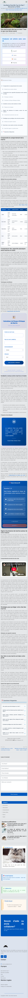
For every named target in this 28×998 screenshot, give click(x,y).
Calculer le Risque (14, 362)
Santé (4, 816)
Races (4, 814)
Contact (2, 976)
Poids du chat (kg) (9, 332)
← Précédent (14, 521)
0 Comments (19, 33)
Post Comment (14, 794)
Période (6, 354)
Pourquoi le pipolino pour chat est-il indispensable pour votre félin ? (16, 824)
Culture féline (5, 812)
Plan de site (3, 978)
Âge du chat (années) (10, 339)
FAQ (2, 974)
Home (6, 8)
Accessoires (5, 805)
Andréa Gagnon (12, 33)
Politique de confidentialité (6, 986)
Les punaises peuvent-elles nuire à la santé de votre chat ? (16, 837)
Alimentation (5, 807)
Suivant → (14, 525)
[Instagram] (5, 956)
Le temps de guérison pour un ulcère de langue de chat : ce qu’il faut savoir (16, 831)
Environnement (8, 346)
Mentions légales (4, 984)
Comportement (11, 8)
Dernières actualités (5, 972)
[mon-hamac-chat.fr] (4, 1)
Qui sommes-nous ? (5, 970)
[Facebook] (2, 956)
